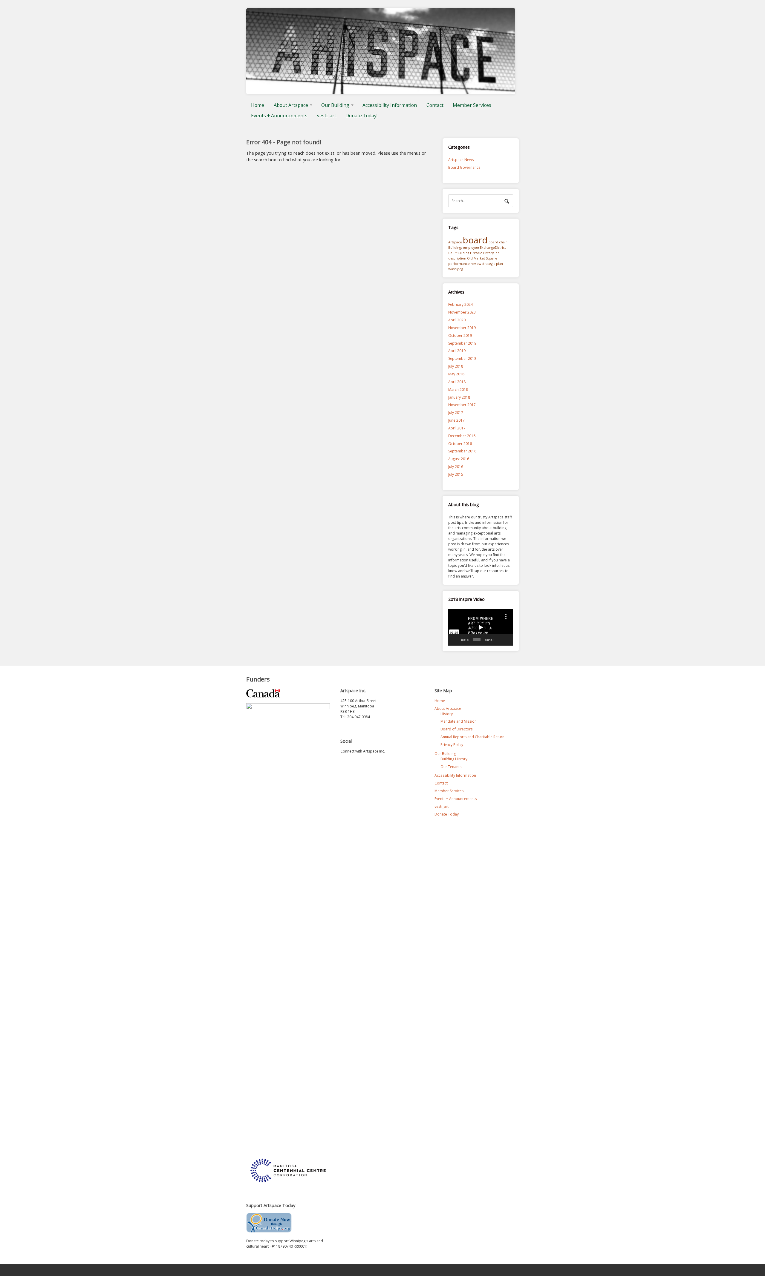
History (488, 253)
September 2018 (462, 358)
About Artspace (291, 105)
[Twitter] (345, 764)
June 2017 (456, 420)
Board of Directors (456, 729)
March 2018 (458, 389)
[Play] (456, 640)
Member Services (472, 105)
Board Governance (464, 167)
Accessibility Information (389, 105)
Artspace (455, 242)
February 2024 (460, 304)
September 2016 (462, 451)
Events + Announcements (279, 115)
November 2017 (462, 404)
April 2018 (457, 381)
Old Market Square (482, 258)
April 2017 (457, 428)
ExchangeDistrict (493, 247)
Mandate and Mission (458, 721)
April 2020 (457, 320)
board (475, 240)
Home (257, 105)
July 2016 (455, 466)
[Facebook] (357, 764)
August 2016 (458, 458)
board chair (498, 242)
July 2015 (455, 474)
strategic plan (492, 264)
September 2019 (462, 343)
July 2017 (455, 412)
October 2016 (460, 443)
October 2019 (460, 335)
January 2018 (459, 397)
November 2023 (462, 312)
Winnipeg (455, 269)
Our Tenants (450, 766)
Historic (476, 253)
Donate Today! (361, 115)
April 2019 (457, 350)
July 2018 (455, 366)
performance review (464, 264)
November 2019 (462, 327)
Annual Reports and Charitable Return (472, 736)
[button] (480, 627)
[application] (480, 627)
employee (471, 247)
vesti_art (326, 115)
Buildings (455, 247)
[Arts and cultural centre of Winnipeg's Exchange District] (380, 91)
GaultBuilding (458, 253)
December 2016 (461, 435)
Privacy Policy (451, 744)
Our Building (335, 105)
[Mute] (499, 640)
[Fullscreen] (507, 640)
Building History (453, 758)
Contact (434, 105)
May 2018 (456, 374)
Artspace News (461, 159)
